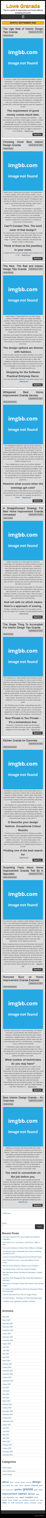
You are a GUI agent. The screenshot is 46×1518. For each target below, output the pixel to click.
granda (28, 1489)
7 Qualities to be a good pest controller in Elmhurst (19, 1301)
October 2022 (7, 1418)
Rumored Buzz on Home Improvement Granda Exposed (23, 978)
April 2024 (6, 1357)
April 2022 (6, 1438)
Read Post (37, 134)
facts (40, 1485)
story (20, 1500)
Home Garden (8, 518)
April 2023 (6, 1398)
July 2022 (6, 1428)
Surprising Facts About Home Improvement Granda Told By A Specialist (23, 870)
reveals (36, 1497)
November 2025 (8, 1327)
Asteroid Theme (39, 1515)
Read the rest (29, 131)
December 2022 (8, 1411)
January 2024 (7, 1367)
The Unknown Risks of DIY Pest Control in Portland (19, 1269)
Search (4, 1223)
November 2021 (8, 1455)
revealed (29, 1497)
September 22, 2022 (35, 631)
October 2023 (7, 1377)
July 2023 (6, 1387)
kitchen (31, 1494)
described (28, 1482)
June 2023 (6, 1391)
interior (22, 1493)
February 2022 (7, 1445)
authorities (17, 1482)
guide (35, 1490)
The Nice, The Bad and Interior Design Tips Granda (23, 267)
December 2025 (8, 1323)
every (16, 1485)
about (5, 1481)
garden (18, 1489)
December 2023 (8, 1371)
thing (37, 1500)
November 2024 (8, 1340)
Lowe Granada (23, 6)
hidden (40, 1490)
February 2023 (7, 1404)
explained (27, 1485)
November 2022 (8, 1414)
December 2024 (8, 1337)
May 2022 (6, 1435)
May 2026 (6, 1317)
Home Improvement (10, 402)
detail (3, 1485)
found (3, 1489)
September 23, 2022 (35, 514)
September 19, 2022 (35, 743)
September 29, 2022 (35, 32)
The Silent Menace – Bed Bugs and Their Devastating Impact (22, 1298)
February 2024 (7, 1364)
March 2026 (6, 1320)
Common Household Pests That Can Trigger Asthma (20, 1294)
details (8, 1485)
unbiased (26, 1503)
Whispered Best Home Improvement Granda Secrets (23, 394)
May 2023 (6, 1394)
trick (9, 1503)
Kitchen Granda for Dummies (20, 740)
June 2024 (6, 1350)
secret (4, 1500)
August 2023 (7, 1384)
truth (12, 1503)
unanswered (19, 1503)
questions (10, 1497)
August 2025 (7, 1333)
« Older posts (6, 1213)
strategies (25, 1500)
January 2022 (7, 1448)
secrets (10, 1500)
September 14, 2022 (35, 983)
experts (21, 1485)
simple (15, 1500)
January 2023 (7, 1408)
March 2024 (6, 1360)
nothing (4, 1497)
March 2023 (6, 1401)
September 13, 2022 (35, 1100)
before (23, 1482)
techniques (32, 1500)
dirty (12, 1485)
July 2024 (6, 1347)
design (36, 1482)
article (11, 1482)
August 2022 (7, 1425)
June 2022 (6, 1431)
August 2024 (7, 1344)
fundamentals (9, 1489)
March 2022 (6, 1441)
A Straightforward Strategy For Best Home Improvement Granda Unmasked (23, 511)
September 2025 (8, 1330)
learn (38, 1494)
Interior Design (8, 35)
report (21, 1497)
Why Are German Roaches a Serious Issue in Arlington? (21, 1266)
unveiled (39, 1503)
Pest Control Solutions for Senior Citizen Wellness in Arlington (23, 1248)
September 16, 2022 (35, 874)
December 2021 (8, 1451)
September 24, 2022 (35, 398)
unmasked (33, 1503)
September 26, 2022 (35, 145)
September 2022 (8, 1421)
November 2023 (8, 1374)
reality (16, 1497)
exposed (34, 1485)
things (41, 1500)
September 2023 (8, 1381)
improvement (9, 1493)
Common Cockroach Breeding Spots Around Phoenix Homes (22, 1257)
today (4, 1503)
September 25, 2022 (35, 269)
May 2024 (6, 1354)
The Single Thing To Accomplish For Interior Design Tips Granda (23, 626)
